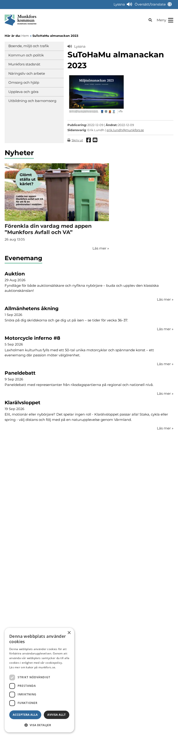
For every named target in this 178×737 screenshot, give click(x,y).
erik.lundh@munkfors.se (125, 130)
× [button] (69, 633)
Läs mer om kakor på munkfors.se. (32, 667)
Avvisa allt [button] (56, 715)
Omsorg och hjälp (23, 82)
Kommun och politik (26, 55)
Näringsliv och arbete (26, 73)
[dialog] (39, 680)
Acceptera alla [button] (25, 715)
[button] (39, 725)
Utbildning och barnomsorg (32, 101)
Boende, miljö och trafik (28, 46)
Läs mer (165, 299)
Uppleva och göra (23, 91)
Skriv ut (77, 140)
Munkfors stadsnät (24, 64)
